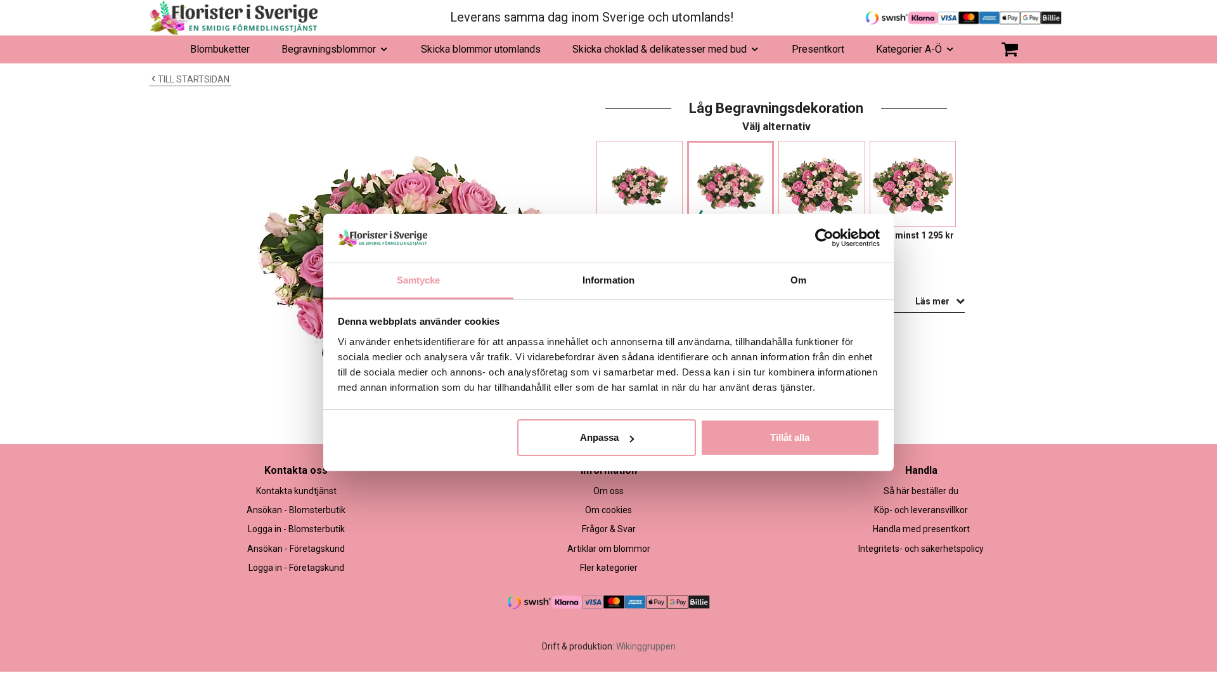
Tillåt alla (789, 437)
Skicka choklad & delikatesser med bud (659, 49)
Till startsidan (193, 79)
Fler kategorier (609, 568)
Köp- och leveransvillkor (921, 510)
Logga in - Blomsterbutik (296, 529)
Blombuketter (220, 49)
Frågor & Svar (609, 529)
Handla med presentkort (921, 529)
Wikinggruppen (646, 646)
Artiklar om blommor (608, 549)
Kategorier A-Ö (909, 49)
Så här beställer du (921, 491)
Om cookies (608, 510)
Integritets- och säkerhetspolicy (921, 549)
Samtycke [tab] (419, 280)
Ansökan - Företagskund (296, 549)
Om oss (608, 491)
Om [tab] (798, 280)
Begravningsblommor (328, 49)
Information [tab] (608, 280)
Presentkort (818, 49)
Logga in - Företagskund (296, 568)
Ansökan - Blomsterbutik (296, 510)
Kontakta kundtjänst (296, 491)
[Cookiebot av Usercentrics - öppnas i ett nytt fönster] (824, 237)
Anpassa (599, 437)
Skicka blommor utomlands (481, 49)
